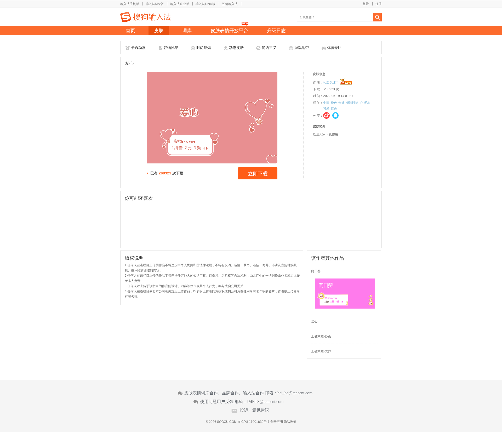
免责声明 (276, 422)
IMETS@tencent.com (265, 401)
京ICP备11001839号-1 (253, 422)
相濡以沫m (330, 82)
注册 (378, 4)
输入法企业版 (179, 4)
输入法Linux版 (205, 4)
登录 (366, 4)
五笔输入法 (230, 4)
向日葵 (316, 271)
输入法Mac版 (155, 4)
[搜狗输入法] (145, 17)
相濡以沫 (352, 103)
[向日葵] (345, 307)
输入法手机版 (129, 4)
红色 (334, 108)
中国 (326, 103)
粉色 (334, 103)
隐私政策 (290, 422)
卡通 (341, 103)
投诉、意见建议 (254, 410)
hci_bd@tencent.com (294, 393)
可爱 (326, 108)
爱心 (367, 103)
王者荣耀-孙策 (321, 336)
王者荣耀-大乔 (321, 351)
